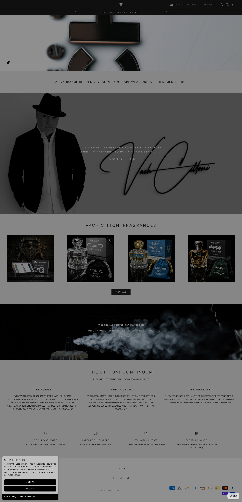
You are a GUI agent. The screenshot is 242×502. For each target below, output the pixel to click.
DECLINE (30, 488)
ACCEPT (30, 482)
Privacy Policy (10, 496)
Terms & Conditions (26, 496)
